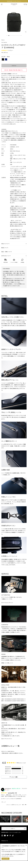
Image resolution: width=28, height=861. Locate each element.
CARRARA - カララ (14, 147)
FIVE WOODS (4, 42)
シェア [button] (4, 802)
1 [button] (6, 35)
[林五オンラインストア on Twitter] (7, 835)
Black (3, 59)
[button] (23, 804)
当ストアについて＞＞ (6, 738)
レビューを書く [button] (14, 777)
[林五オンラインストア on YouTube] (5, 835)
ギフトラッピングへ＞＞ (7, 602)
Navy (6, 59)
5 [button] (11, 35)
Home (2, 40)
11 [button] (18, 35)
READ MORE (5, 858)
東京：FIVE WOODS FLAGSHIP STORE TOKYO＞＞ (13, 700)
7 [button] (13, 35)
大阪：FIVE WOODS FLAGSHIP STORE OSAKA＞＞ (13, 699)
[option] (14, 1)
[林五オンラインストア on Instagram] (2, 835)
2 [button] (7, 35)
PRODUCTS (4, 840)
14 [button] (21, 35)
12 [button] (19, 35)
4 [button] (10, 35)
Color (5, 56)
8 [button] (14, 35)
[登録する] (25, 829)
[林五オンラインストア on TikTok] (13, 835)
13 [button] (20, 35)
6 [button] (12, 35)
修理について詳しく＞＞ (7, 663)
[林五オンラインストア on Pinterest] (10, 835)
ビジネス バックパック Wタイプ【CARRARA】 (11, 798)
